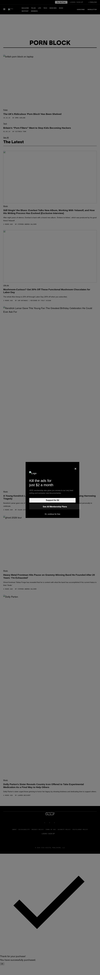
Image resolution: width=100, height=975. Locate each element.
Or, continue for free (52, 514)
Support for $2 (52, 500)
